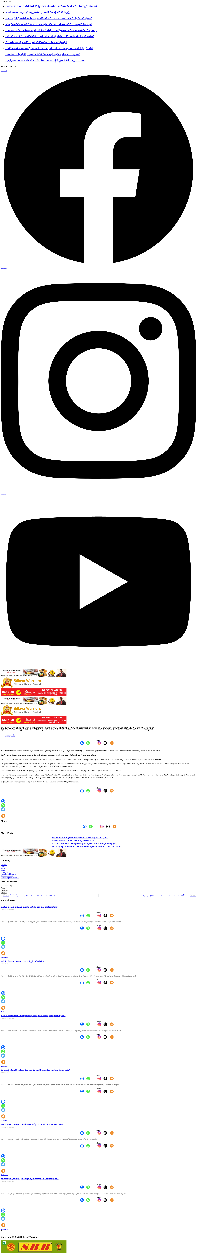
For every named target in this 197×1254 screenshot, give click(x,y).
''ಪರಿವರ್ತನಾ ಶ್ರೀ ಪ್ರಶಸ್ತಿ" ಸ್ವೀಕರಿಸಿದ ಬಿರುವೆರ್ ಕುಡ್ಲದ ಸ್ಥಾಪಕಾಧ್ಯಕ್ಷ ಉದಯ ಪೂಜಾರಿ (42, 54)
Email (3, 890)
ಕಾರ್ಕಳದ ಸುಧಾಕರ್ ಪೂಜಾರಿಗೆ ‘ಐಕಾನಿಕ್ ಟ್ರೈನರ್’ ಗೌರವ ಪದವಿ (73, 841)
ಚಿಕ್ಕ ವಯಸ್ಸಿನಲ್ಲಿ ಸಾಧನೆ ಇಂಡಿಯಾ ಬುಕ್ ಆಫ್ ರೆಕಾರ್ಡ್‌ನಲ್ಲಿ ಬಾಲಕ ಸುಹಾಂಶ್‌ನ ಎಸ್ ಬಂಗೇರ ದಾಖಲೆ (86, 847)
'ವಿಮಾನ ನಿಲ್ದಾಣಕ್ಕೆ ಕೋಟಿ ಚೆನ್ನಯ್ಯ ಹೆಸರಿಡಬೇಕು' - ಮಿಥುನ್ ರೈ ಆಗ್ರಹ (36, 42)
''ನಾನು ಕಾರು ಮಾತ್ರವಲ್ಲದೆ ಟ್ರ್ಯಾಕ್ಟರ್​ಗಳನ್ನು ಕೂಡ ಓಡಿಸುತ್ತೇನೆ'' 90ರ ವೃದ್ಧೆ (37, 12)
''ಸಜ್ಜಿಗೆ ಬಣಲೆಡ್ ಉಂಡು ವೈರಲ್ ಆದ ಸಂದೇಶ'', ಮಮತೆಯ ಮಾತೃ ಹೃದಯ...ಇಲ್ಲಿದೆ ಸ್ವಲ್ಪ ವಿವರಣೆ (49, 48)
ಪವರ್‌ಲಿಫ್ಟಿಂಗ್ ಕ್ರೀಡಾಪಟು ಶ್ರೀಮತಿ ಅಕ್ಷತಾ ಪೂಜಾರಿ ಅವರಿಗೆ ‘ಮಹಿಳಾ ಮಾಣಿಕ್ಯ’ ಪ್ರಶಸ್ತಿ (30, 1179)
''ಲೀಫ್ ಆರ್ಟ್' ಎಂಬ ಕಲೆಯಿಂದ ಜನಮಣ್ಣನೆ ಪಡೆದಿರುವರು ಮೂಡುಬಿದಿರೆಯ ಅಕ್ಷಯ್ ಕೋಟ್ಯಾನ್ (48, 24)
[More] (110, 743)
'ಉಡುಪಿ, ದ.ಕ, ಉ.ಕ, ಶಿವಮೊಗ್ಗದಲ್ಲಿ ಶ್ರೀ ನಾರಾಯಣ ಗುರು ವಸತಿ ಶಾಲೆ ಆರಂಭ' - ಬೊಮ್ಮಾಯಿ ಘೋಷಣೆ (51, 6)
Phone (3, 888)
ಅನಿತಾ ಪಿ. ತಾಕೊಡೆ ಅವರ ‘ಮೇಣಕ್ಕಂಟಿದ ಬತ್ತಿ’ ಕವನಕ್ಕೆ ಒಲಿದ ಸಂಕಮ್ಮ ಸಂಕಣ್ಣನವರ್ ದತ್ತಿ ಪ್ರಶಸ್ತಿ (84, 844)
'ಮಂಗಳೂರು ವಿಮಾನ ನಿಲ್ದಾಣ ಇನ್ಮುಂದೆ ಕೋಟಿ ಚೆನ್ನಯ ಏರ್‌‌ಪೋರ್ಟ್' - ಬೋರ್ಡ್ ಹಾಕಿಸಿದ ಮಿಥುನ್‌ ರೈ (50, 30)
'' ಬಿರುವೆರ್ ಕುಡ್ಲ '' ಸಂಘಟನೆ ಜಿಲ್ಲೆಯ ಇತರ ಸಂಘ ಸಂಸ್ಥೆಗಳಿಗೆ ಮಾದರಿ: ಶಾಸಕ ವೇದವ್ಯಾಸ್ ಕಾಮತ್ (49, 36)
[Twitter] (3, 809)
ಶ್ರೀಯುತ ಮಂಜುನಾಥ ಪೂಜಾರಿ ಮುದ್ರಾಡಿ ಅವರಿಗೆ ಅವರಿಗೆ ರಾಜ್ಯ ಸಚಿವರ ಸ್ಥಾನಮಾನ (80, 838)
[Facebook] (81, 743)
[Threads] (104, 743)
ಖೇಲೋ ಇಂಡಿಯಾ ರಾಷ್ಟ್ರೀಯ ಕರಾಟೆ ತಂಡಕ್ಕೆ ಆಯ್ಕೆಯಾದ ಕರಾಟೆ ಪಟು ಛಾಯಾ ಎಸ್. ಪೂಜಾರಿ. (33, 1124)
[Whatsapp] (87, 743)
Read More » (4, 957)
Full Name (4, 886)
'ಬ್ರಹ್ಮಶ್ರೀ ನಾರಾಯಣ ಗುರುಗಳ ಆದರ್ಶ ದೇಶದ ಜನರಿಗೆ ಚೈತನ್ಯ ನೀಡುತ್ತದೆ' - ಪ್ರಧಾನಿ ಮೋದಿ (45, 60)
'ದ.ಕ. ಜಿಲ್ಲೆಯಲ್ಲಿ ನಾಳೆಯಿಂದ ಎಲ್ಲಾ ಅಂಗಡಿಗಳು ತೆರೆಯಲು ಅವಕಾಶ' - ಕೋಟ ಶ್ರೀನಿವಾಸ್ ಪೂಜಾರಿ (48, 18)
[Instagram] (98, 743)
